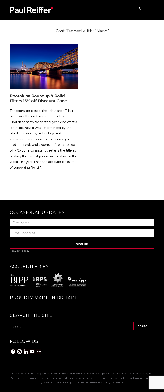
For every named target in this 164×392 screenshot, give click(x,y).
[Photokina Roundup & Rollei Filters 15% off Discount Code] (44, 47)
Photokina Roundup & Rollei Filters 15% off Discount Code (38, 98)
